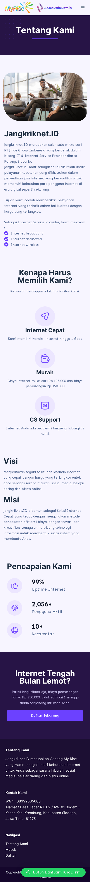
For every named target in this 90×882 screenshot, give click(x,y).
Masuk (10, 849)
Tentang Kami (16, 844)
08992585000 (29, 801)
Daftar (10, 855)
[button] (53, 872)
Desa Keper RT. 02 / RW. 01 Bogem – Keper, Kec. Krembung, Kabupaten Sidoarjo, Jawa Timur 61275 (42, 813)
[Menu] (83, 8)
